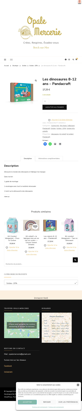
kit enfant (70, 134)
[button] (79, 1)
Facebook (8, 366)
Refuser (47, 402)
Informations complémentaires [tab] (49, 158)
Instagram (8, 372)
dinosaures (55, 134)
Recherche (75, 259)
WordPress (8, 397)
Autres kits (55, 126)
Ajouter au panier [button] (12, 228)
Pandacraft (46, 128)
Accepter (27, 402)
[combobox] (41, 282)
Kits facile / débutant (67, 126)
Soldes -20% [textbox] (40, 283)
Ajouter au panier (55, 107)
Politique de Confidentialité (40, 407)
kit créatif (63, 134)
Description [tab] (28, 158)
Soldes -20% (61, 128)
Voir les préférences (68, 402)
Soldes (53, 128)
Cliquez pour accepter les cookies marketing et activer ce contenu (22, 325)
